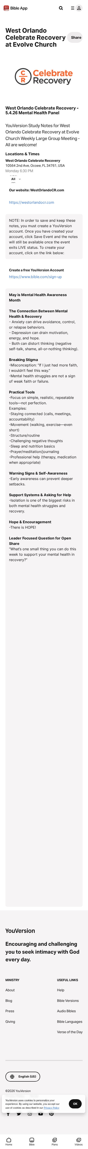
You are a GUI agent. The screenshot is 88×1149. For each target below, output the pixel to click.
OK (75, 1104)
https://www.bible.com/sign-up (35, 276)
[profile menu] (75, 8)
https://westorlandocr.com (31, 202)
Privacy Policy (51, 1107)
